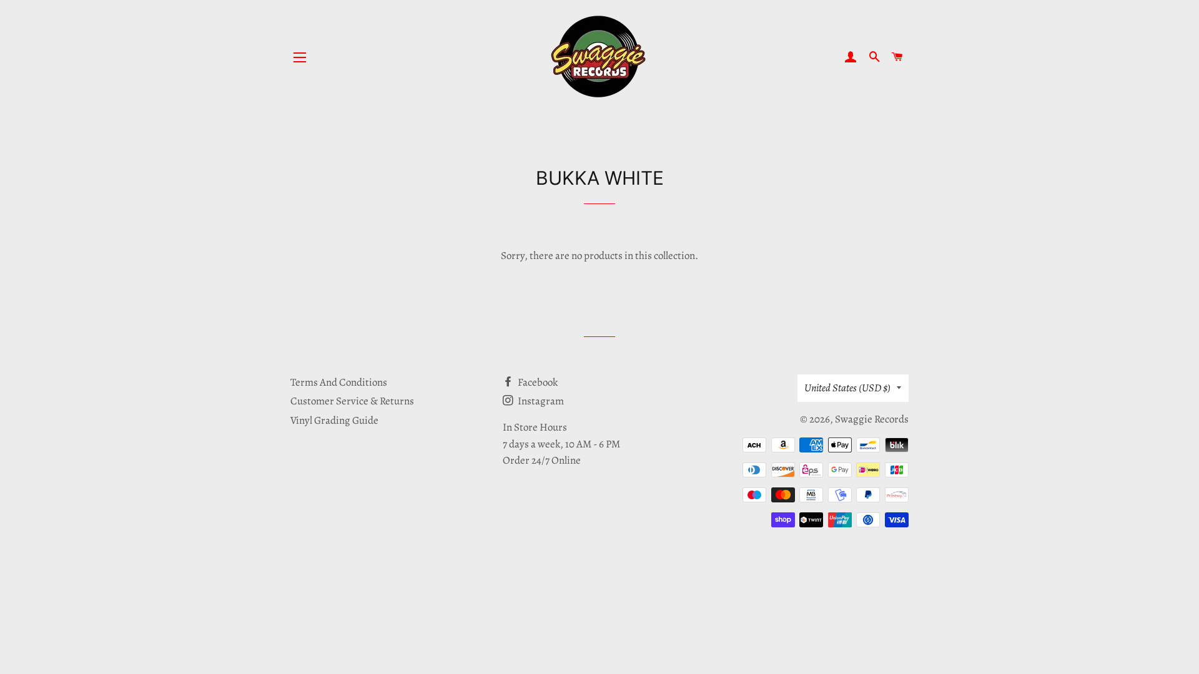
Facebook (537, 382)
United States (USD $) (847, 388)
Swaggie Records (872, 419)
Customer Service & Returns (352, 401)
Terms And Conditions (338, 382)
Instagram (540, 401)
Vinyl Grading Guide (334, 420)
